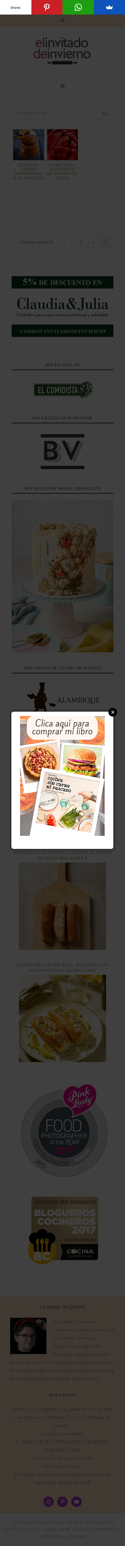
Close (112, 712)
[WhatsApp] (78, 7)
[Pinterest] (47, 7)
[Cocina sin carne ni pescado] (62, 833)
